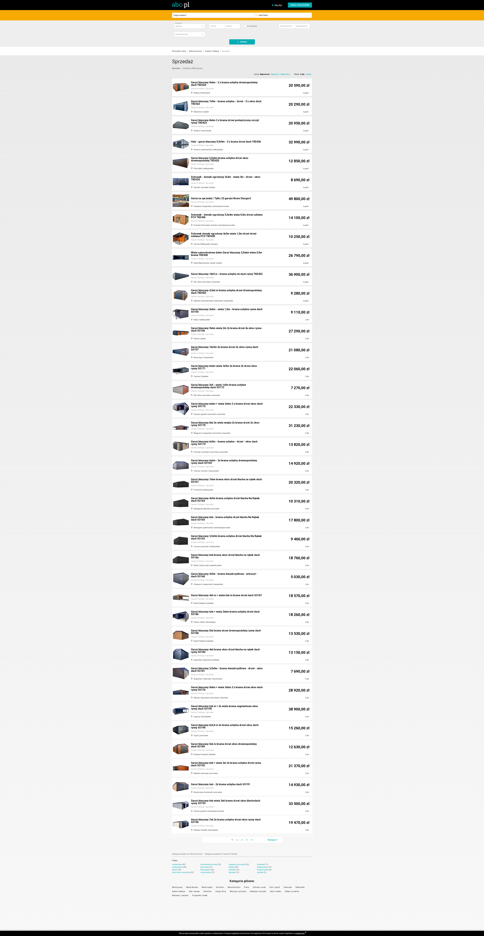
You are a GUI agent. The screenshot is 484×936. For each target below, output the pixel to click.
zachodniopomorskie (208, 864)
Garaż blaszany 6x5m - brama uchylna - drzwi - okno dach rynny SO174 (224, 443)
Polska (174, 861)
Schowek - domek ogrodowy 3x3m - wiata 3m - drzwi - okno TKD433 (225, 178)
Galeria (308, 74)
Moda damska (192, 887)
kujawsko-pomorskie (237, 864)
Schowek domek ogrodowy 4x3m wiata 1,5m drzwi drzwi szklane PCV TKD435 (223, 235)
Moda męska (207, 887)
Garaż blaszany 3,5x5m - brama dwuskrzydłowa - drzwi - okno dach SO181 (227, 669)
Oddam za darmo (292, 891)
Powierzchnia (286, 26)
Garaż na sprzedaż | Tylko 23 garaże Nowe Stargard (221, 198)
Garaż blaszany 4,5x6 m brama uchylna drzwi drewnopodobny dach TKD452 (226, 291)
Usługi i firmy (220, 891)
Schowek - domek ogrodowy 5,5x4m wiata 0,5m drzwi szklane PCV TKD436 (227, 216)
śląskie (174, 870)
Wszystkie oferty (179, 51)
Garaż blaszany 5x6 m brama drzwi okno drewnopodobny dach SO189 (224, 745)
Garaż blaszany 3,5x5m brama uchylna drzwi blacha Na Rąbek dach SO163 (226, 537)
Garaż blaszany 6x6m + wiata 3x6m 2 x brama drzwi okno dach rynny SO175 (227, 405)
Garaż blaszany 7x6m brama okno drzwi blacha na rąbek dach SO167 (226, 480)
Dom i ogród (274, 887)
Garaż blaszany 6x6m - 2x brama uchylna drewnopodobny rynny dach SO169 (224, 461)
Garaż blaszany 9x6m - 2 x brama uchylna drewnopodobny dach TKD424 (224, 83)
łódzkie (232, 867)
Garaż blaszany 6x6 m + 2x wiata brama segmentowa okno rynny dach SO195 (224, 707)
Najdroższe (285, 74)
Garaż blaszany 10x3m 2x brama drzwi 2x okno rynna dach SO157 (224, 348)
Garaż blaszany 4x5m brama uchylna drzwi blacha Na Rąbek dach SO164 (225, 499)
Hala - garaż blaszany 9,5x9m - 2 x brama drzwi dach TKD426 (226, 141)
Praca (246, 887)
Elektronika (300, 887)
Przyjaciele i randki (199, 895)
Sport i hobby (275, 891)
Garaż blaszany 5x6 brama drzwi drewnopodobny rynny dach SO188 (226, 632)
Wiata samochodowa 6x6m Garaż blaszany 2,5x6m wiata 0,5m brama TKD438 (226, 254)
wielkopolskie (177, 867)
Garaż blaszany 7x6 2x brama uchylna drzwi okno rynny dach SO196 (226, 821)
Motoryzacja (177, 887)
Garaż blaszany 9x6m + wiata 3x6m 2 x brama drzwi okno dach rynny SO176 (227, 688)
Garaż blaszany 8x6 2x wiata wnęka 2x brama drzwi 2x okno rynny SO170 (225, 424)
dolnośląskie (205, 870)
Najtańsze (275, 74)
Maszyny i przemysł (238, 891)
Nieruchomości (195, 51)
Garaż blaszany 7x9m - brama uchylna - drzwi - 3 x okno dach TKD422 (226, 102)
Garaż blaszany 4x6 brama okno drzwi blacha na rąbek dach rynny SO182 (225, 650)
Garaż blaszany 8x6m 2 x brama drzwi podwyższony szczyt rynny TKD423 (225, 121)
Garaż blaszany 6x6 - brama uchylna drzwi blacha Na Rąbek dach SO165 (225, 518)
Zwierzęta (287, 887)
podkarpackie (262, 867)
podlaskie (261, 864)
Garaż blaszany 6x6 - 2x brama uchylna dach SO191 (220, 784)
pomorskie (204, 867)
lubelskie (232, 870)
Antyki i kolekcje (178, 891)
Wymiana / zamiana (180, 895)
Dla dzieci (220, 887)
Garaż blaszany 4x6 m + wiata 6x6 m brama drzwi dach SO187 (226, 595)
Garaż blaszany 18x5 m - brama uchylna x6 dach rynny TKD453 (226, 273)
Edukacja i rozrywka (258, 891)
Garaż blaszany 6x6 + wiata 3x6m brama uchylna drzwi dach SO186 (225, 613)
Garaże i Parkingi (212, 51)
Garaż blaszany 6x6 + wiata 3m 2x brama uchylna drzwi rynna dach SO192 (226, 764)
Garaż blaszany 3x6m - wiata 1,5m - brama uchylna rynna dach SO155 (226, 310)
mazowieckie (205, 872)
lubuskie (232, 872)
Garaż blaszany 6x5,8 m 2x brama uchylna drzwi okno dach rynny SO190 (225, 726)
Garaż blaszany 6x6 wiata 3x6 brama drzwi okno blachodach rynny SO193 (225, 802)
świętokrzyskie (263, 870)
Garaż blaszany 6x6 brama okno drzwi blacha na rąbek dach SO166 (225, 556)
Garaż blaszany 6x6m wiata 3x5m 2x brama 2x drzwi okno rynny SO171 (224, 367)
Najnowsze (265, 74)
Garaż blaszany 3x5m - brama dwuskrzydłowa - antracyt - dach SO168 (224, 575)
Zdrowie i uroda (259, 887)
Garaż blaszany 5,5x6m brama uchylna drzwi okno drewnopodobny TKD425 (219, 159)
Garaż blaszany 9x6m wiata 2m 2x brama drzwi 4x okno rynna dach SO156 (226, 329)
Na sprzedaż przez (181, 34)
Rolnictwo (207, 891)
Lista (302, 74)
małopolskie (177, 864)
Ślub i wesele (194, 891)
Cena (213, 26)
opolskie (260, 872)
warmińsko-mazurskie (181, 872)
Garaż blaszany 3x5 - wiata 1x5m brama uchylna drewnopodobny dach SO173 (218, 386)
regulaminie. (300, 933)
